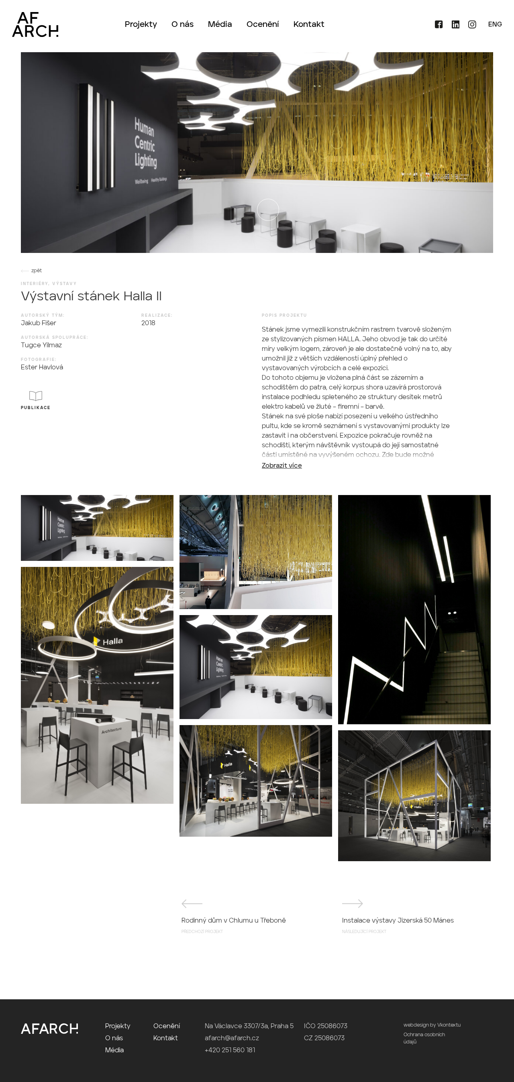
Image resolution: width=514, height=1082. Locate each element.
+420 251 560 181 (230, 1050)
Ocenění (263, 25)
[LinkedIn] (453, 27)
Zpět (36, 271)
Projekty (141, 25)
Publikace (36, 408)
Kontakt (309, 25)
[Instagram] (468, 27)
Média (220, 25)
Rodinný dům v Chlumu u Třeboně (234, 926)
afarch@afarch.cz (232, 1038)
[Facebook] (436, 27)
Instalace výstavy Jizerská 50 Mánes (398, 926)
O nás (182, 25)
